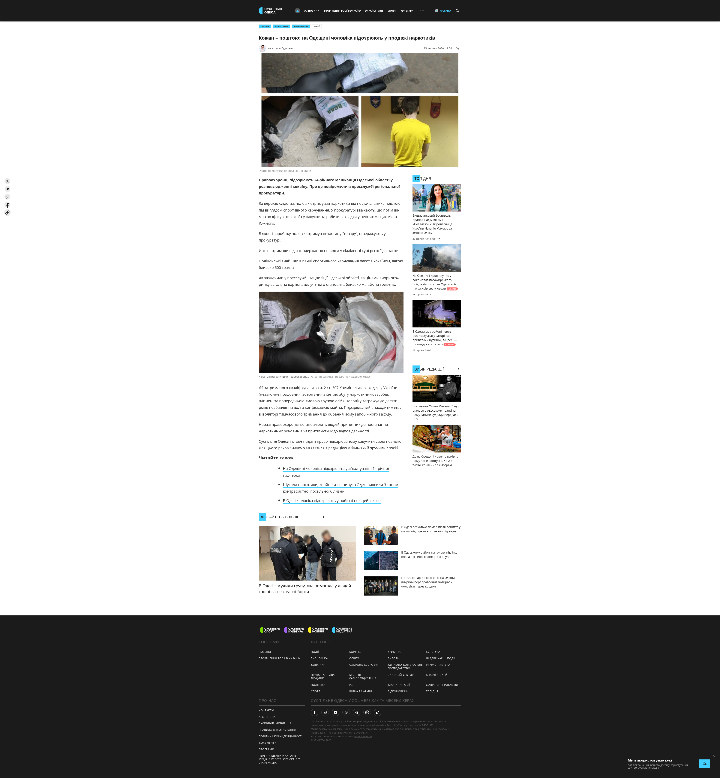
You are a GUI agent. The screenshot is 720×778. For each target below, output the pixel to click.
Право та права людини (323, 676)
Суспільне (362, 732)
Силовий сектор (401, 675)
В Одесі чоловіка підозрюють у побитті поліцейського (332, 500)
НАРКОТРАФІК (301, 26)
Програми (266, 749)
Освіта (354, 658)
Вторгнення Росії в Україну (342, 10)
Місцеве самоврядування (362, 676)
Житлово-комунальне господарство (405, 666)
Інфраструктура (438, 664)
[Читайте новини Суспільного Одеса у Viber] (346, 712)
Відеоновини (398, 691)
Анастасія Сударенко (281, 48)
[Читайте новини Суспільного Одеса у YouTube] (335, 712)
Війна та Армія (360, 691)
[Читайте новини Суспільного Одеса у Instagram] (325, 712)
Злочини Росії (399, 684)
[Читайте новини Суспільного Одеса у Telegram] (356, 712)
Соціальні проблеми (442, 684)
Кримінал (395, 651)
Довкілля (318, 664)
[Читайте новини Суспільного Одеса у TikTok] (377, 712)
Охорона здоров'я (363, 664)
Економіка (319, 658)
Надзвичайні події (440, 658)
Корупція (356, 651)
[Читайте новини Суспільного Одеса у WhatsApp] (367, 712)
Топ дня (432, 691)
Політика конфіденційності (281, 736)
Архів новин (268, 717)
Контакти (266, 710)
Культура (406, 10)
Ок (704, 763)
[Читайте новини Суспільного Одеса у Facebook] (314, 712)
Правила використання (277, 729)
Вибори (393, 658)
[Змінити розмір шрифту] (457, 48)
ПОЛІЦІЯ (265, 26)
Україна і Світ (374, 10)
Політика (318, 684)
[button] (7, 181)
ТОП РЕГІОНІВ (281, 26)
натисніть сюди (363, 736)
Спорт (392, 10)
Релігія (354, 684)
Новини (265, 651)
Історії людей (437, 675)
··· (422, 10)
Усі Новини (312, 10)
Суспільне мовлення (275, 723)
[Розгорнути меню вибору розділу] (297, 10)
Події (317, 26)
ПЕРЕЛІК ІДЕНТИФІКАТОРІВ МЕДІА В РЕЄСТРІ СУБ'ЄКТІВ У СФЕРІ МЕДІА (279, 759)
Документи (268, 742)
